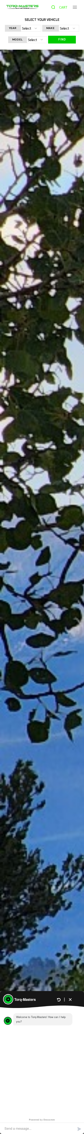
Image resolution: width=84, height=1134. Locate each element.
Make (50, 28)
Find (62, 39)
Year (13, 28)
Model (17, 39)
